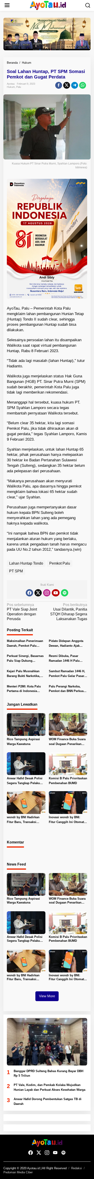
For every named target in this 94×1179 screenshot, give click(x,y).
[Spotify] (64, 592)
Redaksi (76, 1168)
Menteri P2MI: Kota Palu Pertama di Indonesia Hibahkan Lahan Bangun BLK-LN (24, 689)
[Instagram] (46, 592)
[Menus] (7, 5)
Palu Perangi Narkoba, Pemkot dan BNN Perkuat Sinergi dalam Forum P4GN (66, 689)
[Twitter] (38, 592)
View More (47, 996)
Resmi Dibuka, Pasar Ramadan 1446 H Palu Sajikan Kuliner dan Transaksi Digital (64, 658)
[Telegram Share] (74, 85)
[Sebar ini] (58, 85)
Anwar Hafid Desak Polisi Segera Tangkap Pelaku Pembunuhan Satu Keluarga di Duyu (24, 781)
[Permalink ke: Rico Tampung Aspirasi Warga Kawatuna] (26, 724)
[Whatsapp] (82, 85)
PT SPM (16, 571)
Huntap (14, 319)
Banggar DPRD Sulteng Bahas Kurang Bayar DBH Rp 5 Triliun (48, 1073)
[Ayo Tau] (48, 5)
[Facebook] (29, 592)
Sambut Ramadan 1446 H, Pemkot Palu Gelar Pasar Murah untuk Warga (67, 674)
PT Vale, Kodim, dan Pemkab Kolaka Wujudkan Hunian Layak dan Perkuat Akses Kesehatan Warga (49, 1087)
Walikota (14, 345)
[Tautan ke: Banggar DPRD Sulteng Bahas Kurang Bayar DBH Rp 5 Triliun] (47, 1041)
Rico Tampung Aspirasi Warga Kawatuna (23, 741)
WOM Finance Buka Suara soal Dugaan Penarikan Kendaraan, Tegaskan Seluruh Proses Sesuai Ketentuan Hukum (67, 742)
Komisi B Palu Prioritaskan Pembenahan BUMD (68, 781)
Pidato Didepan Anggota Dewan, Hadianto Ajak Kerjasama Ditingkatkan (66, 643)
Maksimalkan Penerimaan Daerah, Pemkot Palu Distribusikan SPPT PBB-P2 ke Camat (25, 643)
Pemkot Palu (59, 563)
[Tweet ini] (66, 85)
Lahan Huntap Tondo (26, 563)
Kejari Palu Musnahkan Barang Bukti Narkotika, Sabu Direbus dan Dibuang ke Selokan (26, 674)
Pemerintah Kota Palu (52, 308)
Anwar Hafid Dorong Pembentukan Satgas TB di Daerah (47, 1101)
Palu (18, 87)
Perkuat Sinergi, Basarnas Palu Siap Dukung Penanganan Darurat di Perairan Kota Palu (25, 658)
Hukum (11, 87)
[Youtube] (56, 592)
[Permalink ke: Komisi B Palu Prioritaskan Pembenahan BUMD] (68, 763)
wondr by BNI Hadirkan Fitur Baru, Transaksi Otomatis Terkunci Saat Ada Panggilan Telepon (23, 820)
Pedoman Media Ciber (18, 1172)
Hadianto (14, 366)
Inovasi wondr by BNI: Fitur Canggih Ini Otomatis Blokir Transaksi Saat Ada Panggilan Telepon (67, 820)
